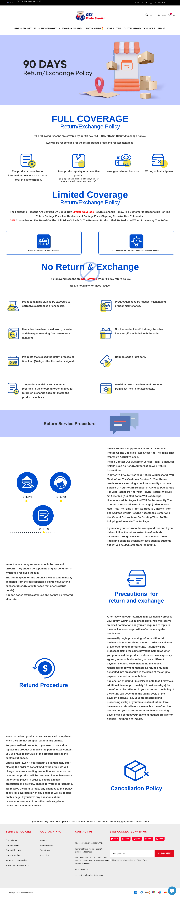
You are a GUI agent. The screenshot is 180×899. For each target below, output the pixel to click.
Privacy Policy (11, 840)
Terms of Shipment (14, 850)
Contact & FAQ (46, 845)
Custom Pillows (132, 28)
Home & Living (113, 28)
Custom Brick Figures (70, 28)
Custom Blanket (23, 28)
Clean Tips (44, 855)
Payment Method (13, 855)
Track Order (159, 3)
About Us (44, 840)
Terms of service (12, 845)
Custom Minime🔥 (94, 28)
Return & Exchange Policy (16, 860)
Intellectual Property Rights (17, 865)
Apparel (162, 28)
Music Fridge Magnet (45, 28)
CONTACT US (138, 3)
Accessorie (149, 28)
